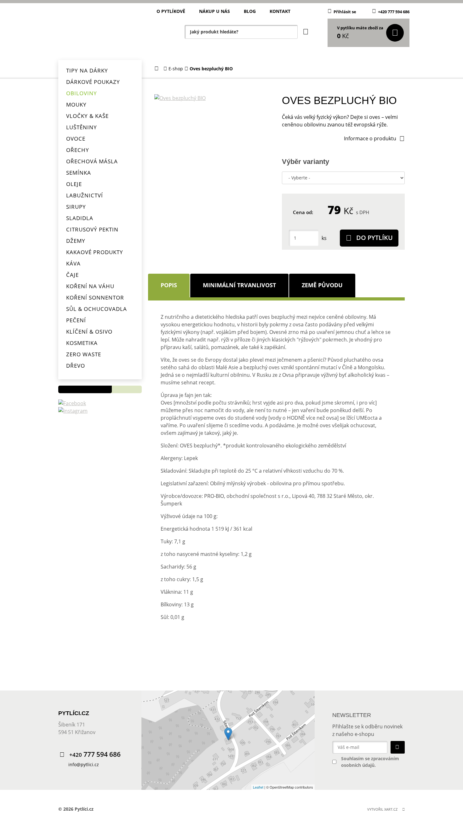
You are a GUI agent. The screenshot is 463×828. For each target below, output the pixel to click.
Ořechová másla (92, 161)
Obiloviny (81, 93)
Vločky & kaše (87, 116)
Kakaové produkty (94, 252)
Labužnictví (84, 195)
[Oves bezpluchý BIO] (213, 98)
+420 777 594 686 (393, 12)
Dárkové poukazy (93, 81)
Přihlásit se (345, 12)
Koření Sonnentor (95, 297)
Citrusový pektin (92, 229)
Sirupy (76, 206)
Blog (250, 11)
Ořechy (77, 150)
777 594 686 (95, 754)
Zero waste (83, 354)
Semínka (78, 172)
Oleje (74, 184)
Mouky (76, 104)
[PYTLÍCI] (99, 30)
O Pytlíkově (171, 11)
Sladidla (79, 218)
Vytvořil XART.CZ (382, 809)
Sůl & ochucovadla (96, 308)
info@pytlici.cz (83, 764)
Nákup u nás (214, 11)
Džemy (75, 240)
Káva (73, 263)
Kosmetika (82, 343)
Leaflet (258, 787)
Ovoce (75, 138)
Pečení (76, 320)
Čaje (72, 274)
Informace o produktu (370, 138)
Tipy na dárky (87, 70)
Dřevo (75, 365)
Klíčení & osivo (89, 331)
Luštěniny (81, 127)
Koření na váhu (90, 286)
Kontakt (280, 11)
